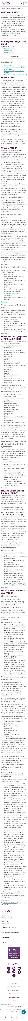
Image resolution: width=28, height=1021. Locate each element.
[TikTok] (19, 972)
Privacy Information (14, 993)
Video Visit (16, 1019)
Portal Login (22, 1020)
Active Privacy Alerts (14, 997)
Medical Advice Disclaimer (14, 990)
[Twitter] (13, 975)
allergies (15, 319)
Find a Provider (14, 56)
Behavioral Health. (10, 49)
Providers (11, 1019)
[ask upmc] (24, 1012)
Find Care (6, 1019)
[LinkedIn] (13, 968)
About (4, 942)
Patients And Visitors (9, 927)
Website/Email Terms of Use (14, 986)
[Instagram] (8, 972)
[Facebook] (8, 968)
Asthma (6, 319)
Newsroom (5, 937)
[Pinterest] (13, 972)
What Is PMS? (8, 65)
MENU (26, 1)
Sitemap (14, 1000)
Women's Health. (9, 52)
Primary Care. (8, 50)
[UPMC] (6, 3)
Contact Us (14, 983)
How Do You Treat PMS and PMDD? (15, 74)
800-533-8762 (5, 923)
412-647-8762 (5, 921)
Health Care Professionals (10, 932)
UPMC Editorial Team (9, 903)
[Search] (22, 3)
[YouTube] (19, 968)
